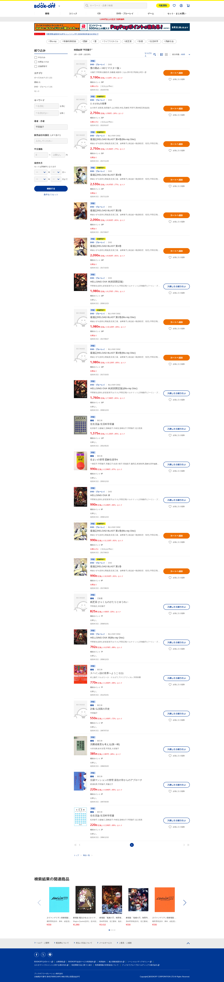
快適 (141, 41)
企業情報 (59, 962)
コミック (73, 13)
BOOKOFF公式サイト (42, 962)
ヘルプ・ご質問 (42, 943)
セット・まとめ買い (176, 13)
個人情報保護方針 (115, 962)
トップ (76, 855)
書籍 (47, 13)
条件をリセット (51, 194)
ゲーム (151, 13)
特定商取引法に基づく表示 (82, 965)
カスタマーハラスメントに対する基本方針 (50, 965)
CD (99, 13)
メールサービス (105, 943)
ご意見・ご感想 (125, 943)
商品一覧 (86, 855)
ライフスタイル (111, 41)
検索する (51, 188)
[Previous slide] (39, 903)
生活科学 (154, 41)
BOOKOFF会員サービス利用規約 (80, 962)
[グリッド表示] (166, 54)
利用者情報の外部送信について (107, 965)
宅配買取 (163, 5)
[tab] (109, 930)
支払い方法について (84, 943)
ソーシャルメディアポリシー (138, 962)
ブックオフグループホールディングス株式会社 (139, 965)
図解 (85, 41)
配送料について (62, 943)
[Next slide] (184, 903)
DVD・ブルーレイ (125, 13)
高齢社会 (169, 41)
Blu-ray (53, 41)
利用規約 (102, 962)
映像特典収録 (70, 41)
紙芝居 (128, 41)
